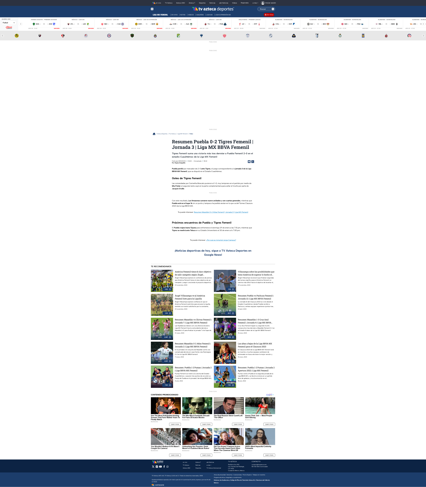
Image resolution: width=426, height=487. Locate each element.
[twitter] (153, 467)
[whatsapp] (167, 467)
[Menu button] (160, 9)
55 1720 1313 (255, 466)
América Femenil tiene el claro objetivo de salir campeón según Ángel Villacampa (193, 273)
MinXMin (56, 28)
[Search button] (273, 9)
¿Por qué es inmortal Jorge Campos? (221, 240)
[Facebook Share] (249, 161)
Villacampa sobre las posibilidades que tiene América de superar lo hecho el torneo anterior (256, 273)
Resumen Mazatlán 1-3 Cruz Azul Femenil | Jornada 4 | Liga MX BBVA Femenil (254, 321)
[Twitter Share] (252, 161)
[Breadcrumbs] (155, 133)
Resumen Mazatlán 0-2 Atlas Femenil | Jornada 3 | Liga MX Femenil (221, 212)
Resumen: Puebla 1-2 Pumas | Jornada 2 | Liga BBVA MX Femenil (193, 369)
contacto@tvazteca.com (259, 464)
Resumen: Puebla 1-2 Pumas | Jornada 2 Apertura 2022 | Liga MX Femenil (256, 369)
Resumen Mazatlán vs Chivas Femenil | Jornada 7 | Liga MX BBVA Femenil (193, 321)
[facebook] (164, 467)
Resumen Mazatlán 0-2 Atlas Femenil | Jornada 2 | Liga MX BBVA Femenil (193, 345)
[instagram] (156, 467)
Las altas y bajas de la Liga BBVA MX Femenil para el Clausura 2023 (255, 345)
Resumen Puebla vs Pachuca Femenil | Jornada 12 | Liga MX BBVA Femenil (255, 297)
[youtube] (160, 467)
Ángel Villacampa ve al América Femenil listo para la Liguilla (190, 297)
